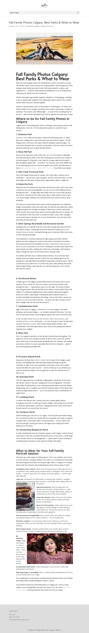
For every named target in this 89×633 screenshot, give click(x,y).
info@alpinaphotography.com (19, 620)
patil (12, 26)
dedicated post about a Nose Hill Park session (37, 168)
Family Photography (33, 26)
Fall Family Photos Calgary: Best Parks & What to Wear (44, 22)
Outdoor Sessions (46, 26)
